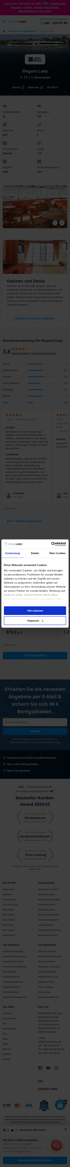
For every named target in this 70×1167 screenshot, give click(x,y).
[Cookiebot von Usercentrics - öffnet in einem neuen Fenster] (51, 544)
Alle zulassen (35, 610)
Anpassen (33, 620)
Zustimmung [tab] (12, 553)
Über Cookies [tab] (57, 553)
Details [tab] (35, 553)
